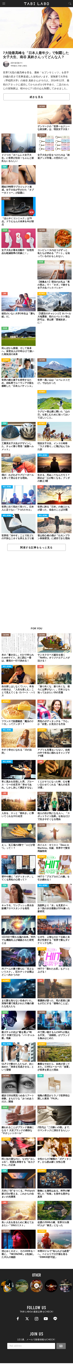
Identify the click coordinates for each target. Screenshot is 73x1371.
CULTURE (42, 107)
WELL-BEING (43, 455)
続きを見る (36, 97)
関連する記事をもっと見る (36, 547)
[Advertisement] (36, 591)
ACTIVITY (42, 294)
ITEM (4, 167)
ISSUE (5, 230)
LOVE (4, 294)
